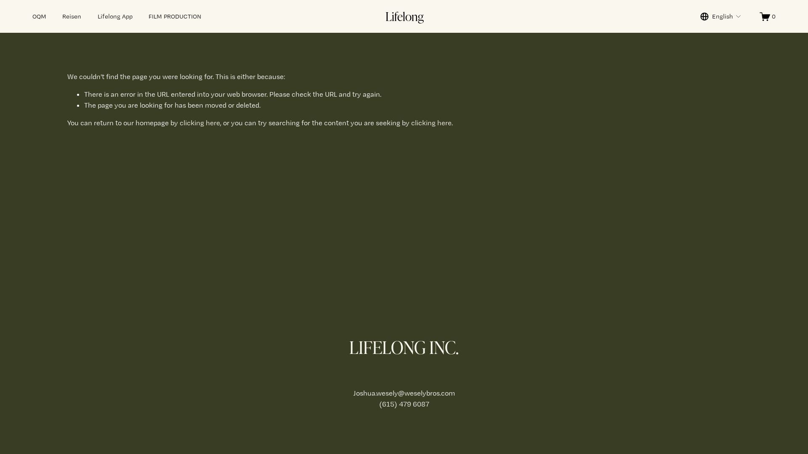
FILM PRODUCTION (175, 16)
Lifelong (404, 16)
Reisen (71, 16)
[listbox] (721, 16)
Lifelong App (115, 16)
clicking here (200, 123)
